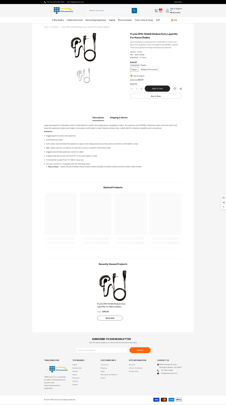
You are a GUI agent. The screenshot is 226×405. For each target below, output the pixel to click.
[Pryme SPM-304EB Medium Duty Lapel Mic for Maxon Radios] (113, 285)
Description (98, 117)
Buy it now (156, 96)
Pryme (139, 52)
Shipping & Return (119, 117)
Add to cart (157, 88)
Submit (140, 350)
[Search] (112, 10)
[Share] (180, 89)
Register (179, 9)
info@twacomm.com (77, 2)
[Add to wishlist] (175, 89)
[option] (83, 47)
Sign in (172, 9)
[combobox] (109, 10)
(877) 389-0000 (59, 2)
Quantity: (133, 84)
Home (46, 27)
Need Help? (178, 2)
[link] (174, 20)
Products (55, 27)
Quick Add (109, 318)
